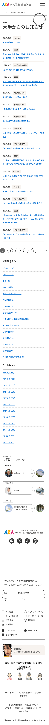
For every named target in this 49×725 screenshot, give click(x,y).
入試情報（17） (8, 300)
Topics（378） (8, 274)
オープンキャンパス (35, 616)
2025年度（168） (9, 379)
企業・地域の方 (12, 634)
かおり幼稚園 (23, 711)
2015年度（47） (8, 442)
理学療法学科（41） (10, 338)
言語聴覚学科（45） (10, 350)
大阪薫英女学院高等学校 (13, 708)
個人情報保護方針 (25, 693)
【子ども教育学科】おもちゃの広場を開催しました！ (22, 148)
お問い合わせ (23, 592)
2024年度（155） (9, 385)
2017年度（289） (9, 429)
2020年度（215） (9, 410)
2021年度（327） (9, 404)
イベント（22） (8, 287)
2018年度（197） (9, 423)
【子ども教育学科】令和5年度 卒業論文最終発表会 (22, 203)
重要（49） (6, 281)
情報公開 (38, 693)
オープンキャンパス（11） (12, 293)
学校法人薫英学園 (15, 705)
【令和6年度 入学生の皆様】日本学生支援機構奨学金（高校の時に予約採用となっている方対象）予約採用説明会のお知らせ (23, 219)
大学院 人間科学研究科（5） (13, 357)
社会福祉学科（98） (10, 312)
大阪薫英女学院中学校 (34, 708)
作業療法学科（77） (10, 344)
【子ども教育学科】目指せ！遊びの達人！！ (18, 69)
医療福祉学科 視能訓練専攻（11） (16, 319)
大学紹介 (9, 611)
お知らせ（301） (9, 268)
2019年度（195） (9, 417)
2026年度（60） (8, 372)
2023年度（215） (9, 391)
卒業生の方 (32, 630)
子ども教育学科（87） (11, 325)
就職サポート (11, 620)
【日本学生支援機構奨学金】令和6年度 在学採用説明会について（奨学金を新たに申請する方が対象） (23, 162)
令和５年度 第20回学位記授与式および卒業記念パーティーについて (23, 177)
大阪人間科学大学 (31, 705)
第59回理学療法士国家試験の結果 (16, 120)
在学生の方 (10, 630)
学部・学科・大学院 (35, 611)
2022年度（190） (9, 398)
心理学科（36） (8, 331)
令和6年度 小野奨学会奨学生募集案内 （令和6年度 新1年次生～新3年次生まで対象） (23, 56)
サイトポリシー (10, 693)
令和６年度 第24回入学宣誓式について (18, 191)
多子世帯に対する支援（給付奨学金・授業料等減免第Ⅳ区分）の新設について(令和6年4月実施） (23, 83)
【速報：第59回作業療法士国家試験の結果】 (20, 109)
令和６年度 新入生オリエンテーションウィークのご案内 (23, 134)
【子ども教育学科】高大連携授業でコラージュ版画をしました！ (23, 236)
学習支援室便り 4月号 (12, 42)
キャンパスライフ (12, 616)
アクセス (23, 599)
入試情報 (9, 624)
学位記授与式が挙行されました (15, 97)
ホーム (5, 12)
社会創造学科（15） (10, 306)
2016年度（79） (8, 436)
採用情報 (31, 620)
